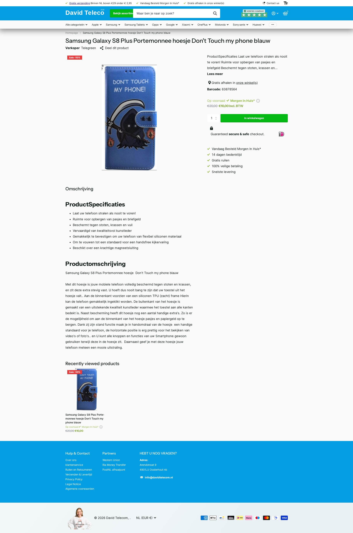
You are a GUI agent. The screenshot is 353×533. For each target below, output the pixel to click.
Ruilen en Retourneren (78, 469)
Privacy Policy (73, 479)
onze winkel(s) (247, 83)
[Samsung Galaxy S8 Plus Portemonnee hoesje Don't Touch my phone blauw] (86, 389)
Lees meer (215, 74)
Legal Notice (73, 484)
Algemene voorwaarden (79, 488)
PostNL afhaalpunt (113, 469)
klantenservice (74, 464)
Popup (258, 101)
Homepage (71, 32)
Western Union (111, 460)
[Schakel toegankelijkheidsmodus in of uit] (286, 3)
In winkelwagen (254, 118)
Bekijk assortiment (125, 13)
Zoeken (215, 13)
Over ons (70, 460)
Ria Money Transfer (114, 464)
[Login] (275, 13)
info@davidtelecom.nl (159, 477)
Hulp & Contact (77, 453)
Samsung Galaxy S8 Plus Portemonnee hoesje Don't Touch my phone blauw (84, 418)
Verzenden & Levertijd (78, 474)
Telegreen (88, 48)
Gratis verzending (79, 3)
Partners (109, 453)
